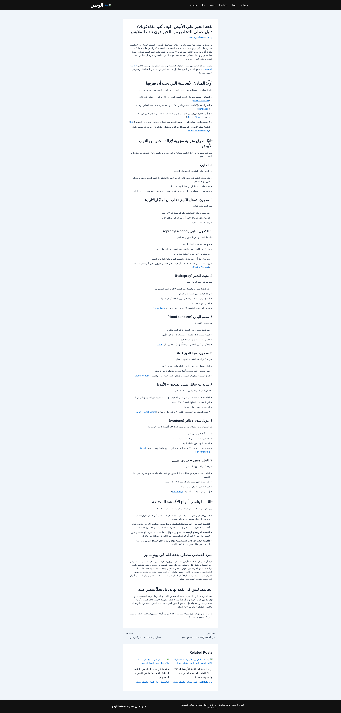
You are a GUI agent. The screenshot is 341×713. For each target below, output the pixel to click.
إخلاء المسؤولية (201, 705)
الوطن (97, 5)
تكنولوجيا (223, 5)
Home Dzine (160, 308)
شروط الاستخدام (212, 708)
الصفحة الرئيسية (238, 705)
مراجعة (193, 5)
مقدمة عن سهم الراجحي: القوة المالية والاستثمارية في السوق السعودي (151, 673)
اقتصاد (234, 5)
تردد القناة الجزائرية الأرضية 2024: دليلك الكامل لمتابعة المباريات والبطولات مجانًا (193, 673)
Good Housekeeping (198, 130)
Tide (132, 122)
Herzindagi (203, 108)
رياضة (212, 5)
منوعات (244, 5)
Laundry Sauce (142, 375)
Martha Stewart (201, 100)
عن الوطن (212, 705)
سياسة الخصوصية (187, 705)
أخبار (203, 5)
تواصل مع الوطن (224, 705)
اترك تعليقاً (208, 682)
